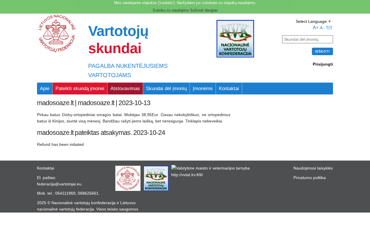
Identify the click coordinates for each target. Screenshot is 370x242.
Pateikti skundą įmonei (80, 88)
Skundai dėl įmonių (166, 88)
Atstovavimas (125, 88)
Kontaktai (229, 88)
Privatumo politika (309, 177)
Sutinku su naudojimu (171, 10)
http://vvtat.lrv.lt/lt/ (187, 174)
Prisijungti (323, 64)
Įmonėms (203, 88)
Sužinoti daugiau (204, 10)
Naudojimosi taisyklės (313, 168)
